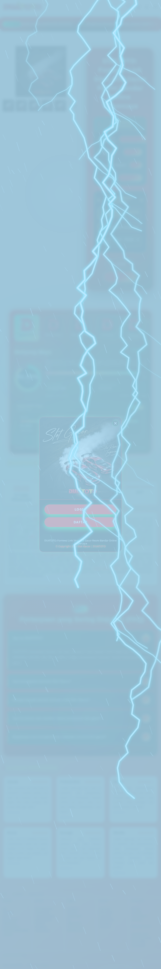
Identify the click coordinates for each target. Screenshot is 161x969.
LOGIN (81, 509)
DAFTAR (81, 522)
